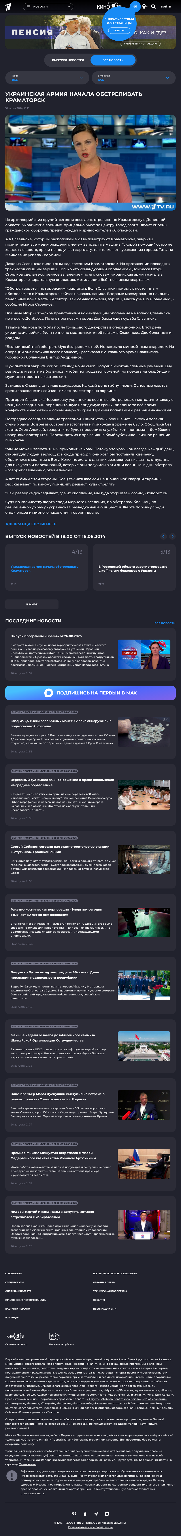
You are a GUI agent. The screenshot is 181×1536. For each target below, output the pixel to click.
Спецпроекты (14, 1282)
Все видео (12, 1317)
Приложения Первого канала (25, 1300)
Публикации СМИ (104, 1308)
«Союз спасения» (154, 1399)
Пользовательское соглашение (115, 1273)
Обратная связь (104, 1282)
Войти (166, 6)
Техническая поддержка (110, 1291)
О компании (13, 1273)
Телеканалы (27, 1464)
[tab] (67, 60)
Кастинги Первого (17, 1308)
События (99, 1300)
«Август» (93, 1399)
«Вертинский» (82, 1403)
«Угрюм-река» (15, 1403)
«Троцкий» (48, 1403)
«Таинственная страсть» (110, 1403)
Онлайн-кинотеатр (18, 1291)
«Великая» (64, 1403)
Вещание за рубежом (61, 1344)
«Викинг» (32, 1403)
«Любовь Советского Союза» (120, 1399)
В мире (32, 604)
